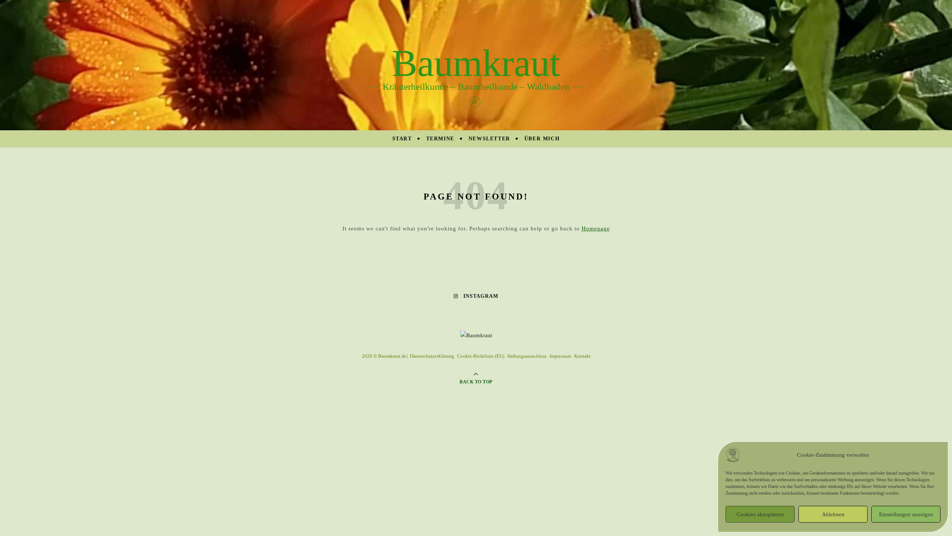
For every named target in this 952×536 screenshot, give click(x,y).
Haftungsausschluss (527, 356)
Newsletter (489, 138)
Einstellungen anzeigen (906, 514)
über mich (542, 138)
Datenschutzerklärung (432, 356)
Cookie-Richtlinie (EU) (480, 356)
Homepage (596, 229)
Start (402, 138)
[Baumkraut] (476, 65)
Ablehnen (833, 514)
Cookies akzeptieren (760, 514)
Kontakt (582, 356)
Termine (440, 138)
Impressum (560, 356)
